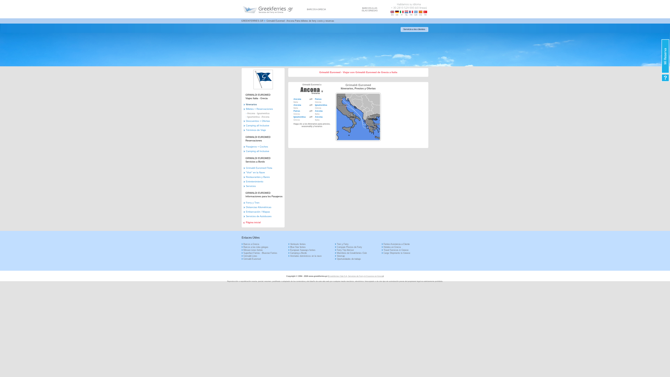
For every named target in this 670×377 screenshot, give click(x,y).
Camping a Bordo (298, 253)
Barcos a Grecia (251, 244)
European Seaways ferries (302, 250)
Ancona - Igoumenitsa (258, 113)
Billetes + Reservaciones (259, 109)
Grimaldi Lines (250, 256)
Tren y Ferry (342, 244)
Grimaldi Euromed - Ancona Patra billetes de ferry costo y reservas (300, 21)
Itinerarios (251, 104)
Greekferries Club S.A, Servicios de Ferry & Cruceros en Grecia (355, 276)
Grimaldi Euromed (252, 259)
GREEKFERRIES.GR (252, 21)
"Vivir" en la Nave (255, 172)
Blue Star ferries (298, 247)
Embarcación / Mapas (258, 211)
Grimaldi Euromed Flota (259, 168)
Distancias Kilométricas (258, 207)
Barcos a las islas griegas (255, 247)
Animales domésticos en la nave (306, 256)
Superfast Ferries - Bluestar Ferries (260, 253)
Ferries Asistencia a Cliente (397, 244)
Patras (318, 99)
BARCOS (316, 9)
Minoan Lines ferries (253, 250)
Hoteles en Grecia (392, 247)
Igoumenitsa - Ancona (258, 117)
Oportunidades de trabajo (349, 259)
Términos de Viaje (256, 130)
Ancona (297, 99)
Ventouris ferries (298, 244)
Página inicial (253, 222)
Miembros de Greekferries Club (352, 253)
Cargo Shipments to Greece (397, 253)
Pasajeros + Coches (257, 146)
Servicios (251, 186)
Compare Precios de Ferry (349, 247)
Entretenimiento (254, 181)
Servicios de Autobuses (258, 216)
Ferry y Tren (252, 202)
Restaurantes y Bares (258, 177)
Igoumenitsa (321, 105)
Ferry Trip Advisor (345, 250)
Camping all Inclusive (257, 125)
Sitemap (341, 256)
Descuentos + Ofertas (258, 121)
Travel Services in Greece (396, 250)
